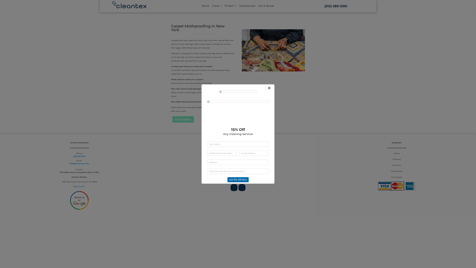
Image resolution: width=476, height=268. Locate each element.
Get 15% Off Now (238, 179)
